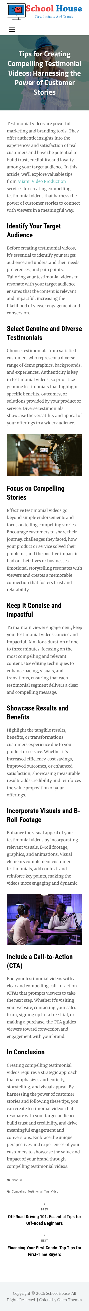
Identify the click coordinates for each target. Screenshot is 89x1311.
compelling (19, 1191)
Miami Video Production (42, 181)
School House (58, 1293)
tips (46, 1191)
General (17, 1180)
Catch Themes (69, 1299)
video (54, 1191)
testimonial (35, 1191)
